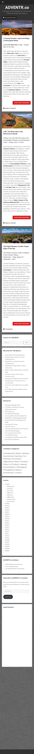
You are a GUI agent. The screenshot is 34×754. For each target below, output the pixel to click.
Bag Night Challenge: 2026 (12, 405)
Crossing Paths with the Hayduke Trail (16, 416)
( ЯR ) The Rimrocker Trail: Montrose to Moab (17, 121)
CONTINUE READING (22, 103)
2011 (7, 533)
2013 (7, 529)
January (11, 501)
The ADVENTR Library (11, 435)
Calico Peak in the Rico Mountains (14, 355)
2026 (8, 484)
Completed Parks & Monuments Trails (16, 437)
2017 (7, 520)
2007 (7, 542)
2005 (7, 546)
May (10, 493)
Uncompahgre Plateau (18, 164)
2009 (7, 538)
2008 (7, 540)
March (11, 497)
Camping (25, 453)
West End (21, 55)
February (11, 499)
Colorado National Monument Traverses (16, 428)
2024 (7, 505)
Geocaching (16, 459)
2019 (7, 516)
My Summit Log (9, 411)
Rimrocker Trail (12, 53)
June (10, 490)
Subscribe (8, 597)
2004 (7, 548)
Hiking (16, 461)
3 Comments (9, 329)
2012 (7, 531)
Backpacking (9, 453)
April (10, 495)
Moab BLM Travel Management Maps (15, 418)
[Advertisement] (17, 637)
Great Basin (7, 270)
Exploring (18, 456)
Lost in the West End (10, 45)
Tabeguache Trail (24, 185)
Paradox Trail (10, 187)
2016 (7, 523)
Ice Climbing (13, 464)
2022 (7, 510)
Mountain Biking (8, 467)
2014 (7, 527)
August (11, 486)
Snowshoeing (8, 473)
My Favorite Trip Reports (12, 439)
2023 (7, 508)
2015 (7, 525)
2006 (7, 544)
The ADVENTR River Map (12, 413)
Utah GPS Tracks (10, 426)
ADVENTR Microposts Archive (13, 564)
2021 (7, 512)
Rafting (17, 470)
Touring (17, 473)
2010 (7, 535)
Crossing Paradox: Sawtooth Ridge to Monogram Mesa (17, 27)
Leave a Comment (10, 108)
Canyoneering (8, 456)
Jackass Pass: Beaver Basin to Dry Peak (16, 378)
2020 (7, 514)
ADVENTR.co (17, 7)
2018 (7, 518)
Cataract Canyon (9, 149)
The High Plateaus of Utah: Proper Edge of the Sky (17, 235)
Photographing (8, 470)
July (10, 488)
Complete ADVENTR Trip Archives (14, 568)
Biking (18, 453)
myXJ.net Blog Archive (11, 566)
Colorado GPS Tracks (11, 424)
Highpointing (7, 461)
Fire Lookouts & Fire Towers (13, 433)
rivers (19, 83)
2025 (7, 503)
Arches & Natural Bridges (12, 431)
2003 (7, 550)
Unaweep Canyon (14, 90)
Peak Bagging (21, 467)
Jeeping (23, 464)
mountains (6, 85)
